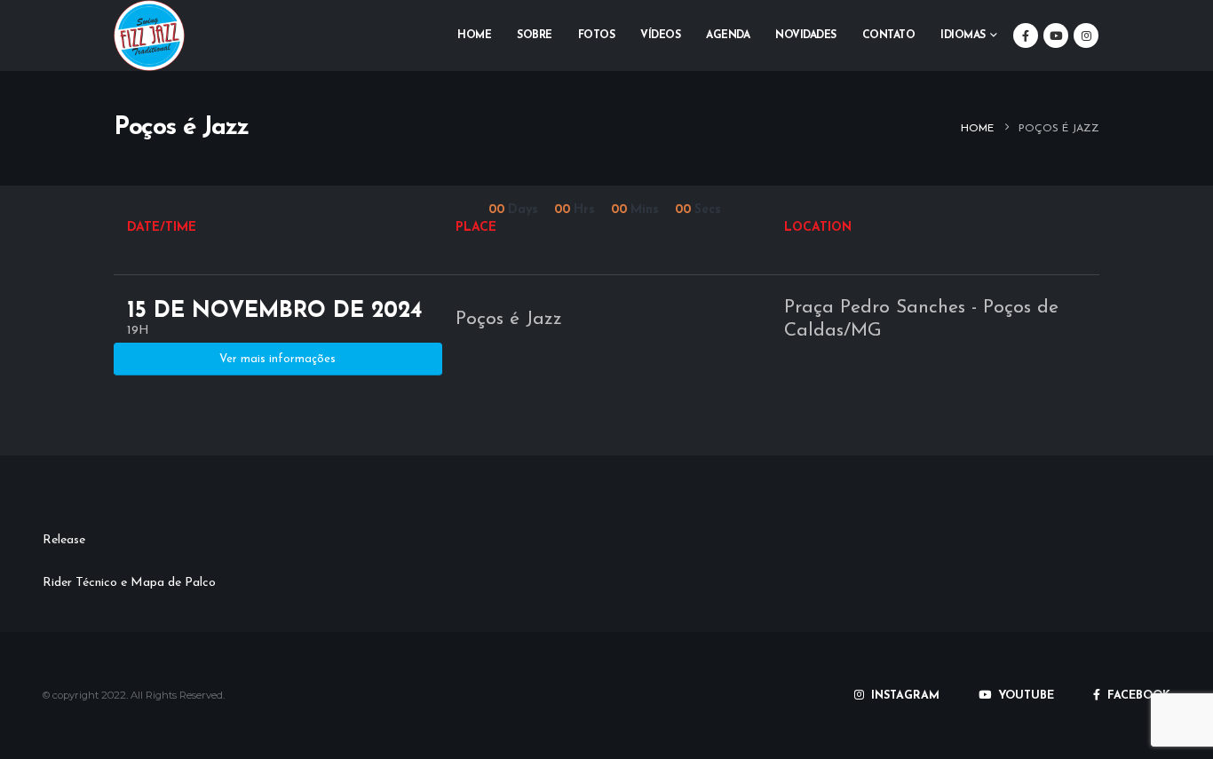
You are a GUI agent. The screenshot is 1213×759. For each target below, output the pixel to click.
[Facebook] (1025, 35)
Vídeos (660, 35)
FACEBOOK (1137, 696)
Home (474, 35)
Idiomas (963, 35)
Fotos (596, 35)
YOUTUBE (1024, 696)
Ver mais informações (277, 359)
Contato (889, 35)
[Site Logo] (149, 35)
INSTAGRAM (903, 696)
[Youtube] (1055, 35)
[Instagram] (1086, 35)
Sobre (534, 35)
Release (64, 540)
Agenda (727, 35)
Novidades (805, 35)
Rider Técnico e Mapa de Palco (129, 582)
